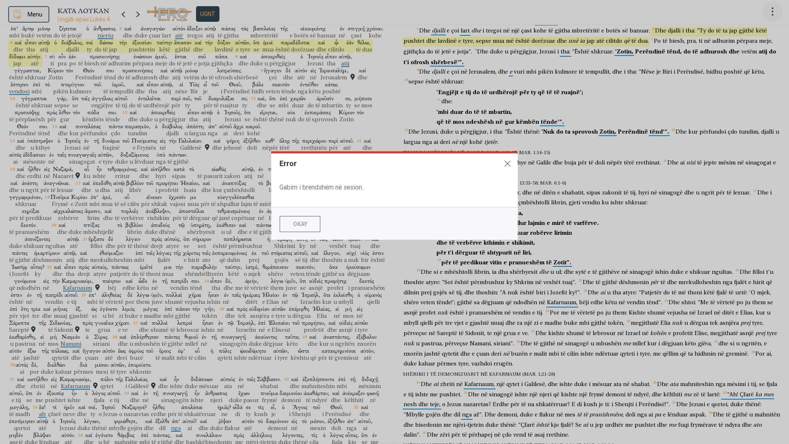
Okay (300, 224)
